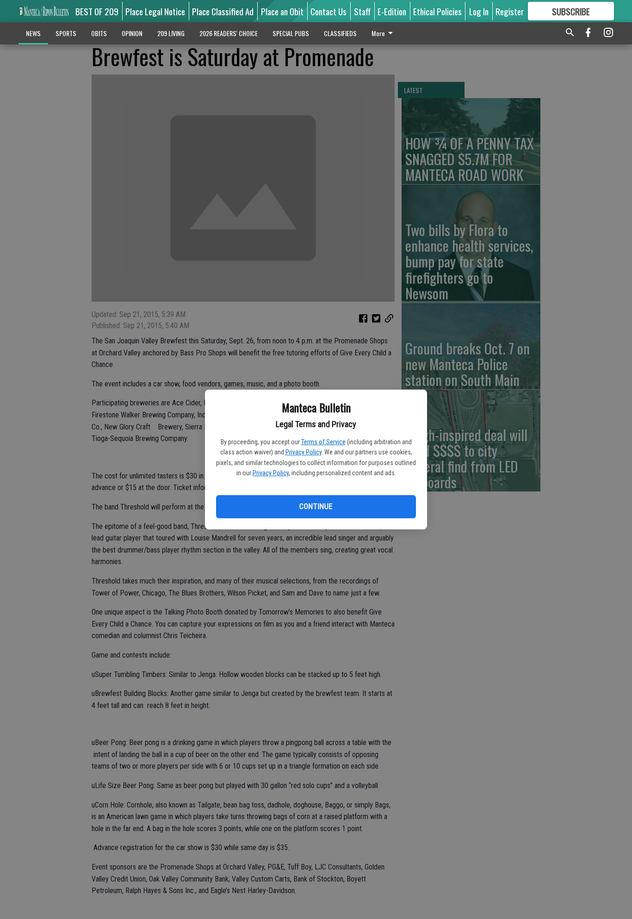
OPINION (132, 33)
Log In (479, 11)
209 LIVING (171, 33)
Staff (362, 11)
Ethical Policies (437, 11)
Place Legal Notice (155, 11)
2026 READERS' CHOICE (228, 33)
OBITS (99, 33)
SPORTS (66, 33)
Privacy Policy (303, 452)
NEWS (33, 33)
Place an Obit (282, 11)
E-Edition (392, 11)
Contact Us (328, 11)
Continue (315, 506)
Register (510, 11)
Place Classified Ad (223, 11)
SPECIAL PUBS (291, 33)
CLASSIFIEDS (340, 33)
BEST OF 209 (96, 11)
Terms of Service (323, 442)
